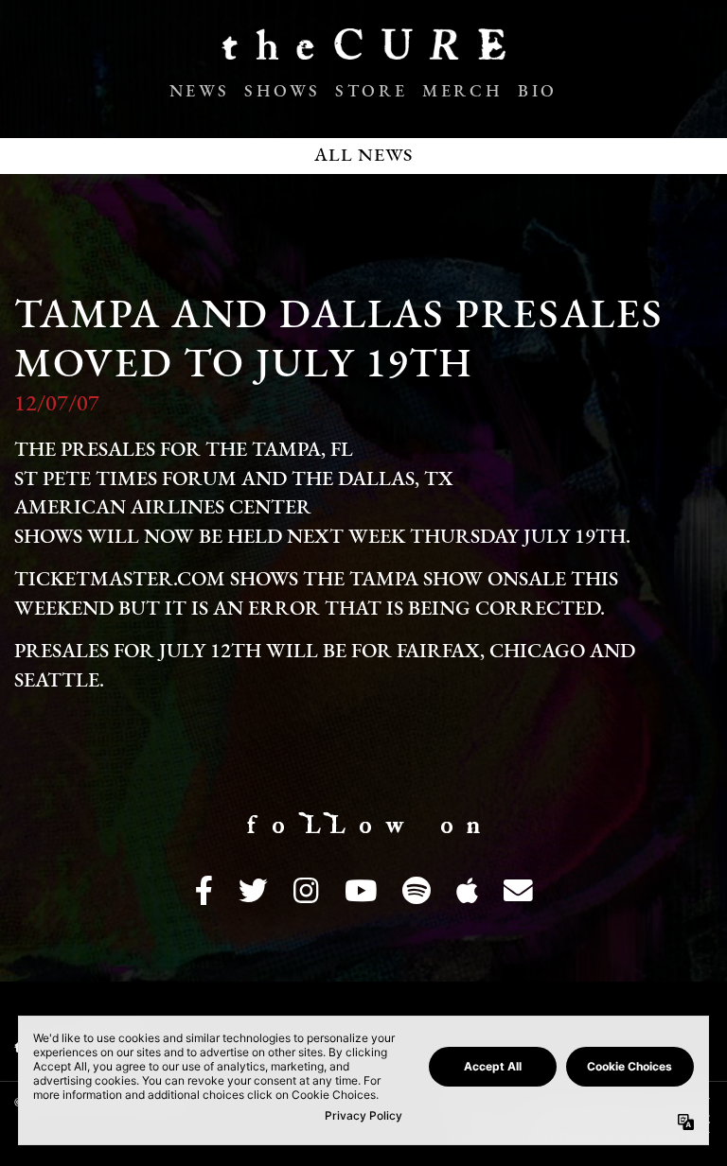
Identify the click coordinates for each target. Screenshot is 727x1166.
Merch (462, 92)
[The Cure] (363, 52)
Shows (282, 92)
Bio (538, 92)
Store (371, 92)
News (199, 92)
